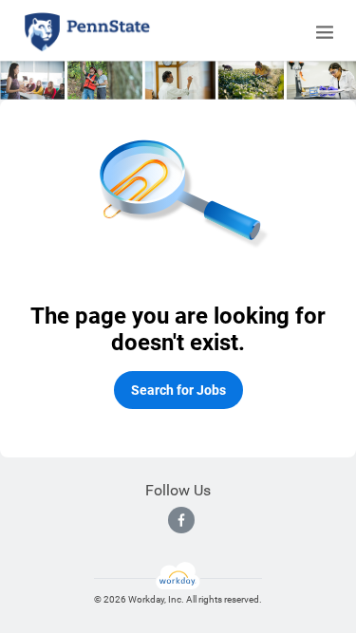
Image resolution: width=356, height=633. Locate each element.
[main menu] (324, 32)
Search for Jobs (178, 390)
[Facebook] (181, 520)
